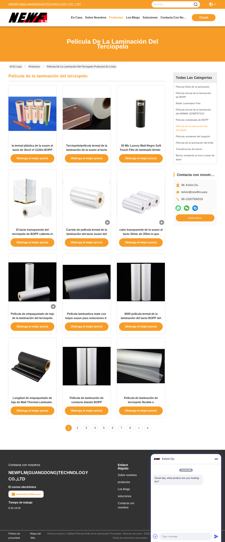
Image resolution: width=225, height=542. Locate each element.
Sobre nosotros (127, 475)
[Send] (216, 536)
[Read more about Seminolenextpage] (139, 428)
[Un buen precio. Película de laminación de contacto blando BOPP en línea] (87, 366)
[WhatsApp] (178, 208)
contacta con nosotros (173, 17)
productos (116, 17)
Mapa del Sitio (35, 535)
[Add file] (155, 536)
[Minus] (216, 459)
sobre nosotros (95, 17)
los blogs (133, 17)
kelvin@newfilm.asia (194, 192)
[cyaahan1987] (195, 208)
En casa (76, 17)
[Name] (196, 4)
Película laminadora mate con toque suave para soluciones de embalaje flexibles (86, 318)
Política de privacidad (14, 535)
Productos (34, 66)
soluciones (150, 17)
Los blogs (124, 489)
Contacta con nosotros (126, 505)
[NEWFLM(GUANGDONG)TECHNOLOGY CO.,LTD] (27, 17)
